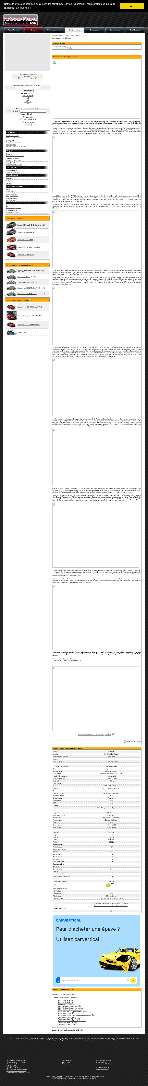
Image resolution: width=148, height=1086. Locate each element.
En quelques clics (12, 195)
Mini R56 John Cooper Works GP (70, 1010)
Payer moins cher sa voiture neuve (111, 898)
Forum (33, 30)
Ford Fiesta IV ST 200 (66, 1004)
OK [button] (131, 6)
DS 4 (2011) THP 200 (65, 1001)
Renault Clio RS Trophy (25, 254)
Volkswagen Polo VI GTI (67, 1024)
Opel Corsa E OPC (65, 1013)
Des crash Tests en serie (14, 163)
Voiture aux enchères (69, 1064)
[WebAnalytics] (74, 1082)
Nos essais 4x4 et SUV (14, 1067)
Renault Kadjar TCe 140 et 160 (28, 247)
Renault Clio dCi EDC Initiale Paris (29, 307)
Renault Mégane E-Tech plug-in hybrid (31, 225)
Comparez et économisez (14, 136)
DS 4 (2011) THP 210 (65, 1002)
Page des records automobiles (16, 1071)
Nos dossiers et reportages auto (17, 1069)
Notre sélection (11, 190)
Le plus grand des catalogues (16, 145)
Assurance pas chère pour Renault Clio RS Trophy (111, 903)
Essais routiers (74, 30)
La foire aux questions (13, 207)
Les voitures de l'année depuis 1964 (18, 1072)
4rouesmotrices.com (102, 1069)
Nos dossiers (95, 30)
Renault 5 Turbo (96, 130)
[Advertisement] (92, 19)
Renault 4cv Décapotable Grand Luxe (30, 270)
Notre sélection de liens (103, 1060)
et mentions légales (12, 211)
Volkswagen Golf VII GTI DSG (69, 1019)
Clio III (103, 196)
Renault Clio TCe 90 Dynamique (28, 324)
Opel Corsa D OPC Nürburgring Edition (72, 1011)
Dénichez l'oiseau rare (13, 141)
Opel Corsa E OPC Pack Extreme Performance (75, 1015)
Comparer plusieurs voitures (16, 1064)
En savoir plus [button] (23, 8)
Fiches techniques (54, 30)
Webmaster (82, 1040)
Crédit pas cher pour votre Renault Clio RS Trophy (111, 906)
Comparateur (115, 30)
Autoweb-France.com (103, 1067)
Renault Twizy (22, 332)
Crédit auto (66, 1062)
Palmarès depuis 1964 (13, 159)
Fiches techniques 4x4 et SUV (16, 1062)
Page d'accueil (13, 30)
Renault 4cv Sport (23, 277)
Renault (78, 35)
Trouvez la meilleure (13, 171)
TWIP (94, 1078)
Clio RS (71, 133)
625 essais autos (12, 1065)
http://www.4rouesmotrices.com (71, 1078)
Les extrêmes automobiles (15, 155)
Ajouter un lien (101, 1062)
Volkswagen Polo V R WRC (68, 1022)
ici (111, 910)
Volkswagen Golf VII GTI (67, 1017)
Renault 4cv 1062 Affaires (26, 288)
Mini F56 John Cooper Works (68, 1006)
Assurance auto (67, 1060)
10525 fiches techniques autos (17, 1060)
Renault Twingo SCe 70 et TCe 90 (29, 316)
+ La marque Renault (59, 46)
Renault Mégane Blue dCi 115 (27, 232)
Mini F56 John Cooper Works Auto (70, 1008)
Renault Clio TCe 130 (25, 240)
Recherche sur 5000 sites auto (105, 1064)
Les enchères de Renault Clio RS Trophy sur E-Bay (95, 735)
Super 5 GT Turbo (121, 130)
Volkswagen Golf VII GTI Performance (72, 1021)
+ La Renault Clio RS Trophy (62, 48)
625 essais (27, 76)
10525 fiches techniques (28, 74)
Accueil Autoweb (57, 35)
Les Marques (135, 30)
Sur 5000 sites (11, 199)
